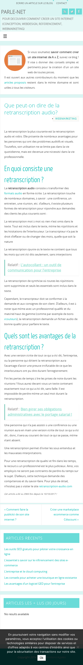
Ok (41, 657)
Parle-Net (13, 12)
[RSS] (65, 11)
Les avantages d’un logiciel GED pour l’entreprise (34, 584)
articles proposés (15, 82)
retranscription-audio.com (55, 486)
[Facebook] (79, 11)
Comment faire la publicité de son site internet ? (16, 515)
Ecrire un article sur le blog (34, 3)
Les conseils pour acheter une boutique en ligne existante (40, 578)
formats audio (13, 193)
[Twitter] (72, 11)
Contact (61, 3)
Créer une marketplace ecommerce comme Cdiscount (64, 515)
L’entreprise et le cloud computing (25, 571)
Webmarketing (66, 118)
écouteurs (10, 319)
